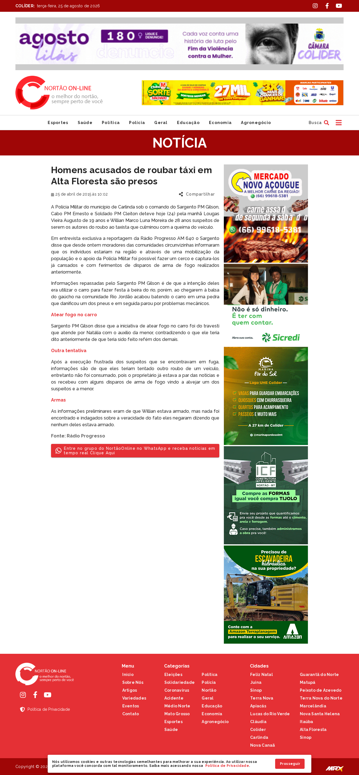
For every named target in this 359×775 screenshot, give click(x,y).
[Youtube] (47, 695)
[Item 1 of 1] (179, 43)
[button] (318, 122)
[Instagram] (23, 695)
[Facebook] (35, 695)
